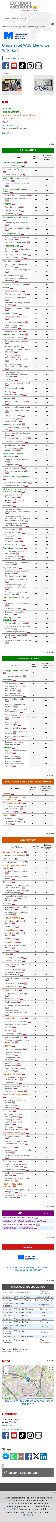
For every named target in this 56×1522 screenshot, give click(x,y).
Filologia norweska (10, 275)
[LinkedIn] (43, 1459)
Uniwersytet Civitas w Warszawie (17, 1292)
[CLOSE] (28, 1515)
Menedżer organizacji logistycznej (13, 1059)
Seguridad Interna (10, 567)
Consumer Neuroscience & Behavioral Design (15, 1078)
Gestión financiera (10, 313)
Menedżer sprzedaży (13, 445)
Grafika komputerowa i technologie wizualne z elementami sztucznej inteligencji (18, 357)
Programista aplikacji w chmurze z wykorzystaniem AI (17, 716)
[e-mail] (21, 1459)
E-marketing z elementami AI (16, 438)
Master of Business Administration (17, 1228)
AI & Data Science (12, 683)
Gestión (5, 287)
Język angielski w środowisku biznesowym (16, 265)
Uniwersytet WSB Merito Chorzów (17, 1309)
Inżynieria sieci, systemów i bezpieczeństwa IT (16, 711)
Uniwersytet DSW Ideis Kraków (16, 1297)
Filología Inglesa (9, 261)
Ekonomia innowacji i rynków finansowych (16, 908)
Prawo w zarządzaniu (13, 544)
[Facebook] (28, 1459)
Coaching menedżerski (14, 958)
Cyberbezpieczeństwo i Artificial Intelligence (17, 351)
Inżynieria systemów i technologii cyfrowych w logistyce (14, 763)
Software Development (14, 676)
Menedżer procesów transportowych (13, 1064)
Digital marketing (11, 1083)
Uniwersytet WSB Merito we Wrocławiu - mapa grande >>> (28, 1402)
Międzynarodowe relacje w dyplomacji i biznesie (14, 490)
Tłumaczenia (10, 926)
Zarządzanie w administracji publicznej (16, 1026)
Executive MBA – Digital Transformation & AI (22, 1221)
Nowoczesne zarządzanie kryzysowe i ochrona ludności (16, 586)
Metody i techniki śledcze (15, 1170)
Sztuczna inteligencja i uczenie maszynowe (17, 1041)
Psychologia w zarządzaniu (15, 294)
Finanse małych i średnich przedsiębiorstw (15, 327)
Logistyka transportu (13, 416)
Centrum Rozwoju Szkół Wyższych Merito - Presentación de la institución (28, 1268)
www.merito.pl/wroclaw (14, 58)
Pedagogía (7, 506)
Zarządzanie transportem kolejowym (14, 613)
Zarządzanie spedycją (13, 609)
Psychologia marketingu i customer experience (15, 558)
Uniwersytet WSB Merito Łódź (15, 1315)
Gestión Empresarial (13, 166)
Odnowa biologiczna (13, 388)
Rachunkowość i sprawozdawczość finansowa (16, 1012)
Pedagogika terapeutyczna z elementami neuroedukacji (16, 525)
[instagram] (30, 68)
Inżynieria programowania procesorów (15, 705)
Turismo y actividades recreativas (12, 618)
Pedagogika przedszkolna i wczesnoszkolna (14, 798)
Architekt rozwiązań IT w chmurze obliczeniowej (14, 695)
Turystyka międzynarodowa (15, 632)
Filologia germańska (11, 233)
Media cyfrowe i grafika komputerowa (12, 455)
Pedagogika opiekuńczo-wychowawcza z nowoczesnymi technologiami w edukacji (17, 518)
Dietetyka (6, 204)
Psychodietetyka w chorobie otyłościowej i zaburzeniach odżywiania (16, 898)
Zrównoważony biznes (13, 987)
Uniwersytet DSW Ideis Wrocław (16, 1300)
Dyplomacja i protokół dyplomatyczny (13, 496)
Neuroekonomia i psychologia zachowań (16, 913)
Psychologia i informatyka (13, 1133)
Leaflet (29, 1398)
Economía (7, 903)
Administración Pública (14, 338)
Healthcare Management (14, 862)
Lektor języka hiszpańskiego (16, 254)
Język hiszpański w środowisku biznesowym (17, 250)
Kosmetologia (8, 379)
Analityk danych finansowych (16, 195)
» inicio (50, 144)
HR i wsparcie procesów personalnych (14, 552)
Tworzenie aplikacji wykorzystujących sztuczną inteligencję (16, 374)
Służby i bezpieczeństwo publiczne (14, 1174)
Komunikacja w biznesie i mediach (15, 922)
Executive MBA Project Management (19, 1224)
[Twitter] (36, 1458)
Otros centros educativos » (15, 128)
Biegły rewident (11, 1002)
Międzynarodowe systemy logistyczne (15, 1069)
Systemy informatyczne (14, 1037)
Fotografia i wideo (12, 465)
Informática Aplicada (11, 346)
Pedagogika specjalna (12, 803)
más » (46, 1213)
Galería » (6, 73)
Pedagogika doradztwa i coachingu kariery (14, 1115)
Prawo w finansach (12, 541)
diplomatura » (8, 108)
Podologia (9, 391)
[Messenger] (5, 1459)
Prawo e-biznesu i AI (13, 533)
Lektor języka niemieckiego (15, 242)
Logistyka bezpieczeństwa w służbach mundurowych (16, 1165)
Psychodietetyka (11, 214)
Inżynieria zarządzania (12, 728)
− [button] (6, 1373)
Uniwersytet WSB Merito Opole (16, 1319)
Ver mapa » (7, 1425)
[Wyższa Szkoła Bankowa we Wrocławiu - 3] (12, 85)
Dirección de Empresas (12, 162)
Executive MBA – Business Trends (18, 1217)
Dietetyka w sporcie (12, 210)
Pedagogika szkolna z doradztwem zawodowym (14, 1128)
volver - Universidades (22, 1471)
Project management (13, 969)
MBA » (5, 122)
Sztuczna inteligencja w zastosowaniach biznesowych (16, 366)
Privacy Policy (10, 1509)
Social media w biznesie (14, 486)
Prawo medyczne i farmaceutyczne (12, 537)
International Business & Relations (14, 501)
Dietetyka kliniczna (12, 207)
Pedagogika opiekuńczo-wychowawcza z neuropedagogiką (18, 510)
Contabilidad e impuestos (15, 322)
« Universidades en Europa (14, 18)
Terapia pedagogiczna (13, 812)
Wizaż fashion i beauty (14, 395)
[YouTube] (14, 68)
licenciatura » (8, 118)
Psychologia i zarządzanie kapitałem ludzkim (15, 974)
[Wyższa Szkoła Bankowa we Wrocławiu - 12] (44, 85)
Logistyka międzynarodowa (15, 407)
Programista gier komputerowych (11, 723)
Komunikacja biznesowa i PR (16, 482)
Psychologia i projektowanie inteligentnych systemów (16, 1142)
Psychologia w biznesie (12, 548)
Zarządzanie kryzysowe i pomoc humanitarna (17, 1179)
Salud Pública (8, 859)
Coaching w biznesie (13, 291)
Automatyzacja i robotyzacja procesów (16, 732)
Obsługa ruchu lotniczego (15, 623)
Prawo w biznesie (10, 529)
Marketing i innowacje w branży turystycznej (17, 1191)
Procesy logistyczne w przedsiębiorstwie (14, 420)
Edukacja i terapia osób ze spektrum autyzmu (15, 807)
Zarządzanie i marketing (14, 983)
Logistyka (6, 398)
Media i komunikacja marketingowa (13, 1107)
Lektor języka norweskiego (15, 284)
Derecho (6, 794)
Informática (7, 680)
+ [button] (6, 1369)
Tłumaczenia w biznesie (14, 258)
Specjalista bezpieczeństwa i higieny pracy (16, 593)
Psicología (7, 815)
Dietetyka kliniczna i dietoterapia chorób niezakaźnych (17, 886)
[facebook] (6, 68)
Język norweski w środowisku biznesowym (16, 280)
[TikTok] (22, 68)
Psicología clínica (12, 818)
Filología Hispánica (10, 246)
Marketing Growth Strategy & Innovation (16, 1087)
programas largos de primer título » (18, 115)
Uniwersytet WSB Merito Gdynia (16, 1312)
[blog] (38, 68)
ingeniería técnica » (11, 112)
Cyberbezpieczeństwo (13, 576)
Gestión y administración (13, 334)
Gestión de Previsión (13, 961)
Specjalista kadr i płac (13, 331)
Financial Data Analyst (13, 175)
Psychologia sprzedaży (14, 1091)
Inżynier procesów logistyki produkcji (15, 752)
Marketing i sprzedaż (11, 424)
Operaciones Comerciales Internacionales (15, 449)
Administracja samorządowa (16, 1022)
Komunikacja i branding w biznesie (15, 1101)
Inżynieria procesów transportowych (12, 757)
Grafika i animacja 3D (13, 468)
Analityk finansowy (12, 999)
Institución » (8, 125)
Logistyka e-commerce (14, 1049)
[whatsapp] (13, 1459)
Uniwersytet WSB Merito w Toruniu (17, 1337)
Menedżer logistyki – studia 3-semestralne (16, 1053)
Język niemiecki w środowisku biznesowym (17, 238)
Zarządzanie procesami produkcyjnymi (14, 743)
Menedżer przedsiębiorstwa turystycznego (15, 1196)
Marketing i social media (14, 442)
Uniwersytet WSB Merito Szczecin (17, 1322)
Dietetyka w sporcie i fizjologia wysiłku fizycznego (17, 892)
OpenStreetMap (40, 1398)
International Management (15, 855)
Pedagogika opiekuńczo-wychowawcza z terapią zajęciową (14, 1122)
